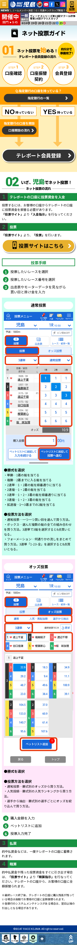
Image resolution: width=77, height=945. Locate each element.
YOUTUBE (46, 4)
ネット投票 (72, 8)
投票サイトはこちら (41, 245)
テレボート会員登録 (38, 155)
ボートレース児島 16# (26, 4)
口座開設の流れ (19, 130)
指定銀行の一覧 (38, 98)
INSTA (62, 4)
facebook (51, 4)
